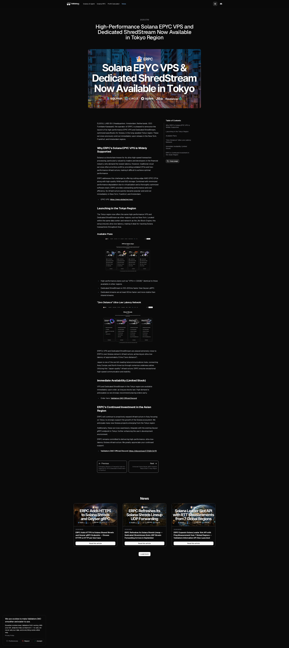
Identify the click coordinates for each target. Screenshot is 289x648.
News (124, 4)
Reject (26, 641)
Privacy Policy (9, 635)
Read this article (95, 543)
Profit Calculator (114, 4)
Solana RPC (101, 4)
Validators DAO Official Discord (124, 398)
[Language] (215, 4)
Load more (144, 554)
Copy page (174, 161)
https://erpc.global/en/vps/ (121, 199)
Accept (39, 641)
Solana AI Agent (89, 4)
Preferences (13, 641)
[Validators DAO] (73, 4)
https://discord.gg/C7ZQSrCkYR (143, 451)
